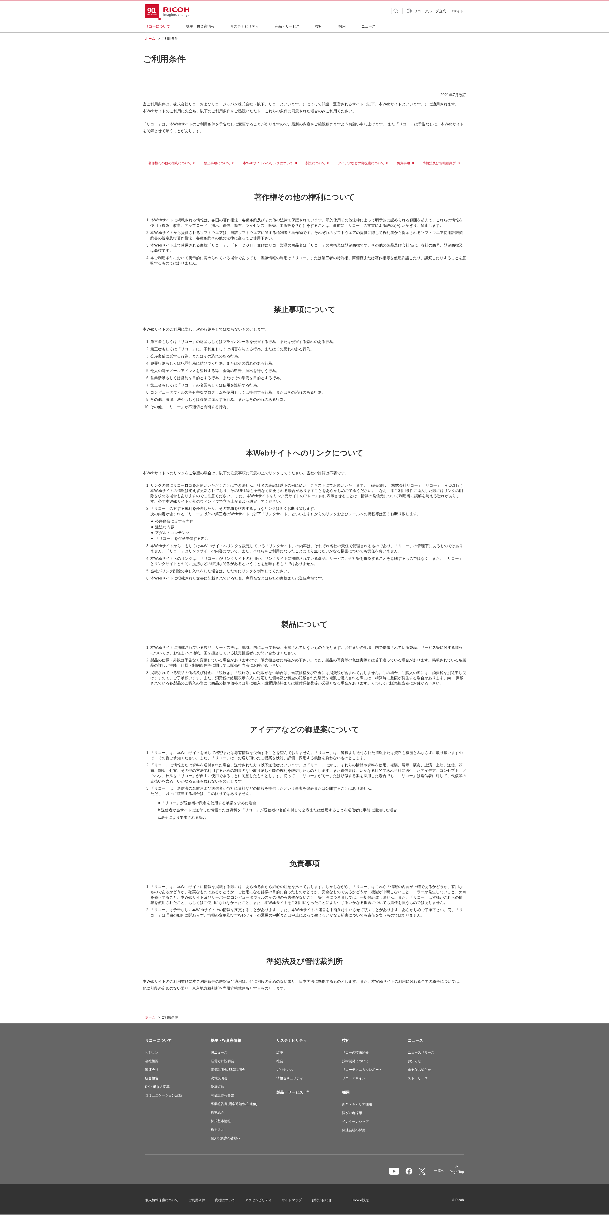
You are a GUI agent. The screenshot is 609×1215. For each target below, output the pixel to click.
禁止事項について (217, 163)
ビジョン (151, 1052)
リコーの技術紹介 (355, 1052)
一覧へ (439, 1170)
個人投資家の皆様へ (226, 1138)
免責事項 (403, 163)
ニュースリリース (421, 1052)
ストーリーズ (418, 1078)
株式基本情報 (221, 1121)
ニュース (415, 1040)
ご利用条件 (196, 1200)
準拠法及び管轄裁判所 (439, 163)
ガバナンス (284, 1069)
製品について (315, 163)
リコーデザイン (353, 1078)
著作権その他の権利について (170, 163)
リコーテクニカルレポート (362, 1069)
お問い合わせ (322, 1200)
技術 (346, 1040)
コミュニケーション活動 (163, 1095)
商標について (225, 1200)
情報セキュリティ (289, 1078)
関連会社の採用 (353, 1130)
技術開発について (355, 1061)
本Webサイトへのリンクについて (268, 163)
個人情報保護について (161, 1200)
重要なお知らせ (419, 1069)
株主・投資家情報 (226, 1040)
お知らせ (414, 1061)
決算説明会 (219, 1078)
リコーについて (158, 1040)
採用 (346, 1092)
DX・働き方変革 (157, 1087)
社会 (279, 1061)
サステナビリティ (291, 1040)
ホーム (150, 38)
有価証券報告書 (222, 1095)
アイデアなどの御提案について (361, 163)
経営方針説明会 (222, 1061)
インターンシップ (355, 1121)
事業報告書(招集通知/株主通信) (234, 1104)
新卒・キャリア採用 (357, 1104)
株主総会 (217, 1112)
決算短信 (217, 1087)
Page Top (457, 1172)
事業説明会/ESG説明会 (228, 1069)
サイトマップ (292, 1200)
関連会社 (151, 1069)
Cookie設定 (360, 1200)
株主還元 (217, 1129)
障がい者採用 (352, 1113)
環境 (279, 1052)
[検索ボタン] (395, 11)
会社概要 (151, 1061)
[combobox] (367, 11)
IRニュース (219, 1052)
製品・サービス (289, 1092)
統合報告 (151, 1078)
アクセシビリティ (258, 1200)
